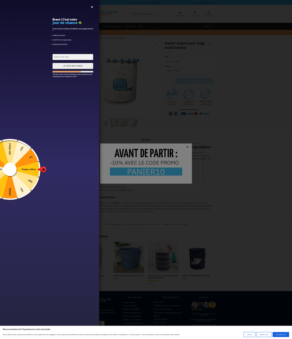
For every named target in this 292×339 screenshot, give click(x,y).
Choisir (249, 334)
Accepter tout (281, 334)
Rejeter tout (264, 334)
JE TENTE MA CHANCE (73, 66)
